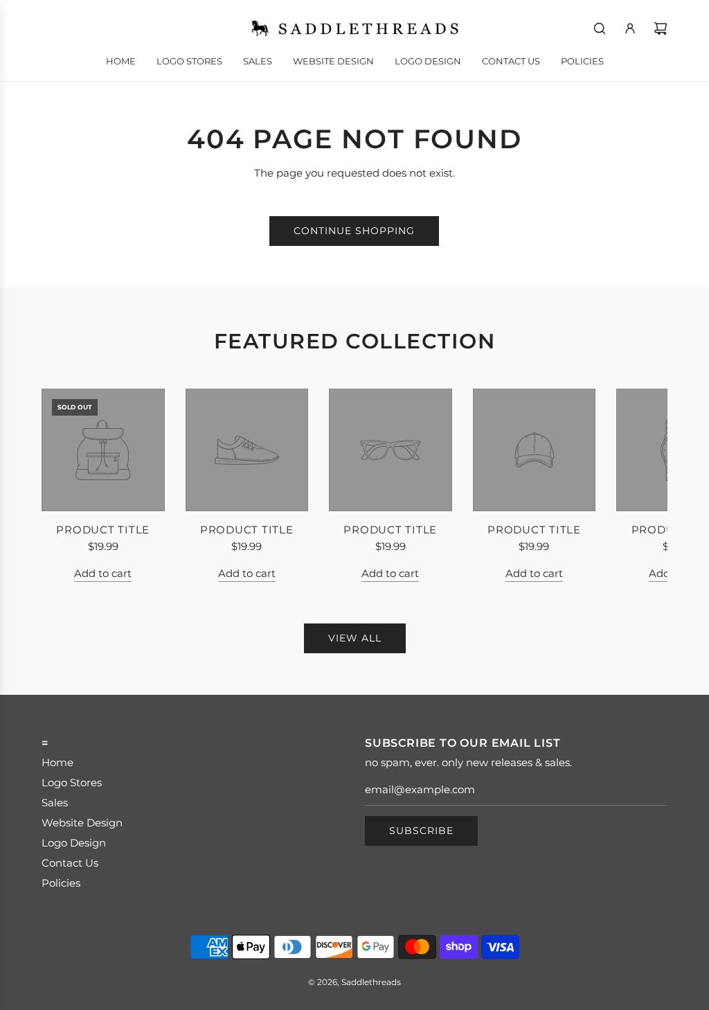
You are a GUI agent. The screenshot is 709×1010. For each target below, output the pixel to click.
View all (355, 638)
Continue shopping (354, 230)
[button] (67, 485)
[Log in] (630, 28)
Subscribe (421, 830)
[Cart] (660, 28)
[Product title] (103, 450)
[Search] (599, 28)
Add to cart (103, 573)
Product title (103, 529)
